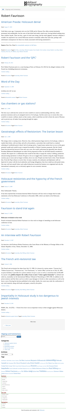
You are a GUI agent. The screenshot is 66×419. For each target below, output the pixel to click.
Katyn (56, 366)
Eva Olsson (49, 363)
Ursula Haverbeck (50, 371)
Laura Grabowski (13, 368)
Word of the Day (10, 81)
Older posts (7, 325)
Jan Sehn (44, 366)
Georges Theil (12, 366)
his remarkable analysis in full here (26, 45)
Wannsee (56, 371)
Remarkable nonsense (10, 97)
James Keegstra (40, 366)
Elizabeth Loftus (25, 363)
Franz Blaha (54, 363)
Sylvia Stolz (36, 371)
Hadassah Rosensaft (26, 366)
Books (3, 379)
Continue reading (5, 71)
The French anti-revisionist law (18, 259)
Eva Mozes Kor (42, 363)
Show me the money (9, 348)
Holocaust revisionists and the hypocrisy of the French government (31, 180)
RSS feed (4, 396)
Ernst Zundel (36, 50)
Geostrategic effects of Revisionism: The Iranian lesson (32, 131)
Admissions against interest (12, 316)
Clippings (4, 381)
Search (4, 404)
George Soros (4, 366)
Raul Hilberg (23, 253)
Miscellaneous (6, 385)
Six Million (13, 51)
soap (18, 51)
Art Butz (17, 50)
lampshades (5, 368)
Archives (4, 377)
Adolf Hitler (9, 360)
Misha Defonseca (37, 368)
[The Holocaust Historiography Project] (33, 3)
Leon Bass (56, 50)
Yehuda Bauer (17, 373)
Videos (4, 388)
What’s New (5, 394)
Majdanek (25, 368)
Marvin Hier (29, 368)
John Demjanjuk (50, 366)
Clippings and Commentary (11, 334)
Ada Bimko (3, 360)
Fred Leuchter (43, 50)
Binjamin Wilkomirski (38, 360)
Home (3, 407)
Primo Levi (45, 368)
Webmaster (42, 410)
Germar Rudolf (50, 50)
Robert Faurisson (24, 75)
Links (3, 405)
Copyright (4, 399)
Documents (8, 50)
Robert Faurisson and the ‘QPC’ (18, 57)
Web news (5, 390)
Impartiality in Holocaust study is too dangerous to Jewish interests (30, 297)
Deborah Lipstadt (29, 50)
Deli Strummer (10, 363)
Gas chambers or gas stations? (18, 103)
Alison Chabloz (15, 360)
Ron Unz (8, 51)
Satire (3, 386)
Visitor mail (7, 349)
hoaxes (34, 366)
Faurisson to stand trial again (17, 208)
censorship (21, 50)
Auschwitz (27, 360)
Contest (4, 383)
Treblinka (42, 371)
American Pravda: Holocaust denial (21, 22)
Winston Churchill (23, 51)
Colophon (4, 398)
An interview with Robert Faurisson (21, 235)
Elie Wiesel (17, 363)
